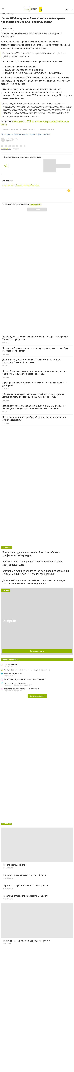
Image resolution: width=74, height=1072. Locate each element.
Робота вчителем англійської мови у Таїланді (25, 896)
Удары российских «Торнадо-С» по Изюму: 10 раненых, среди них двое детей (34, 384)
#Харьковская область (43, 134)
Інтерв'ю (9, 620)
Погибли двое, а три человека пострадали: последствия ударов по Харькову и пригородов (35, 338)
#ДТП (3, 134)
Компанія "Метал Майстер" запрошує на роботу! (26, 940)
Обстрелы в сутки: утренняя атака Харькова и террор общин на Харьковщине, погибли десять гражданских (36, 572)
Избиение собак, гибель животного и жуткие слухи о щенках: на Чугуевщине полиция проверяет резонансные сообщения (34, 407)
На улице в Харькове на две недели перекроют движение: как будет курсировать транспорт (35, 349)
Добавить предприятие (37, 696)
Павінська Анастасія (12, 139)
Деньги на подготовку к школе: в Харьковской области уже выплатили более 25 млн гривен (31, 361)
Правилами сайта (35, 204)
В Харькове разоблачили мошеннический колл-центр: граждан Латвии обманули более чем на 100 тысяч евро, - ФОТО (33, 395)
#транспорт (9, 134)
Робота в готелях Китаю (14, 864)
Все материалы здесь (37, 651)
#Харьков (32, 134)
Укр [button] (67, 9)
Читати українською (7, 28)
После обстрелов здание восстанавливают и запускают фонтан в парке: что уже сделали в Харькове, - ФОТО (34, 372)
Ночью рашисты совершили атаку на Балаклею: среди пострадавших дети (32, 563)
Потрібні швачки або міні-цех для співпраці (24, 875)
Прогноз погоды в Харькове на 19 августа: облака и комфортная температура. (31, 554)
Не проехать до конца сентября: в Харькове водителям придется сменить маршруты (34, 418)
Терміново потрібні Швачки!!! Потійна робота (25, 885)
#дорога (25, 134)
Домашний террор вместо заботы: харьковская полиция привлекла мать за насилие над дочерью (33, 582)
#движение (17, 134)
